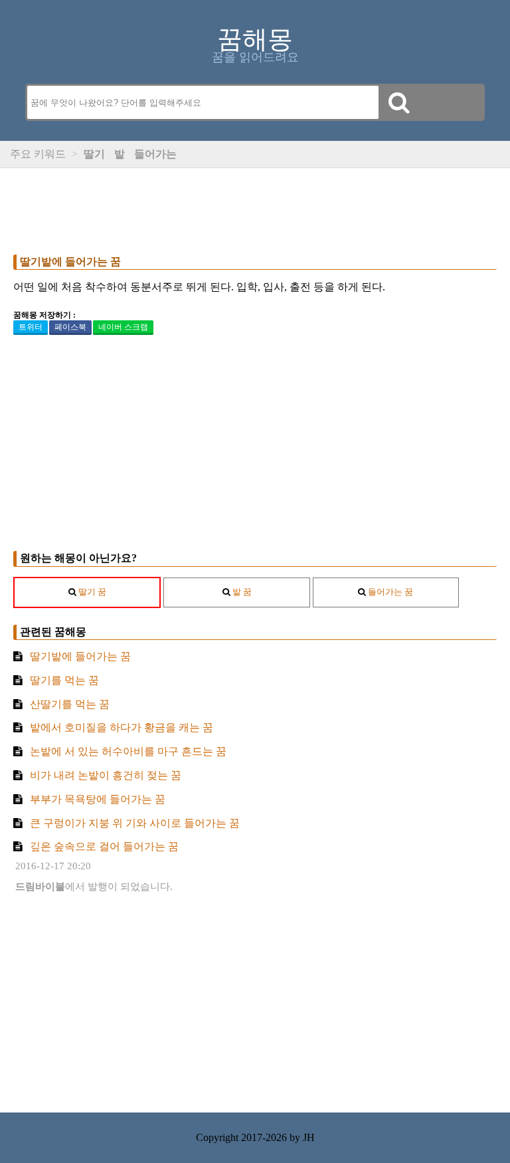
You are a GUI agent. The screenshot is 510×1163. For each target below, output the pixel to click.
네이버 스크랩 (123, 327)
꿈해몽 (255, 39)
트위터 (30, 327)
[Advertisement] (255, 208)
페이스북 (70, 327)
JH (309, 1137)
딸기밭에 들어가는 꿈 (70, 261)
